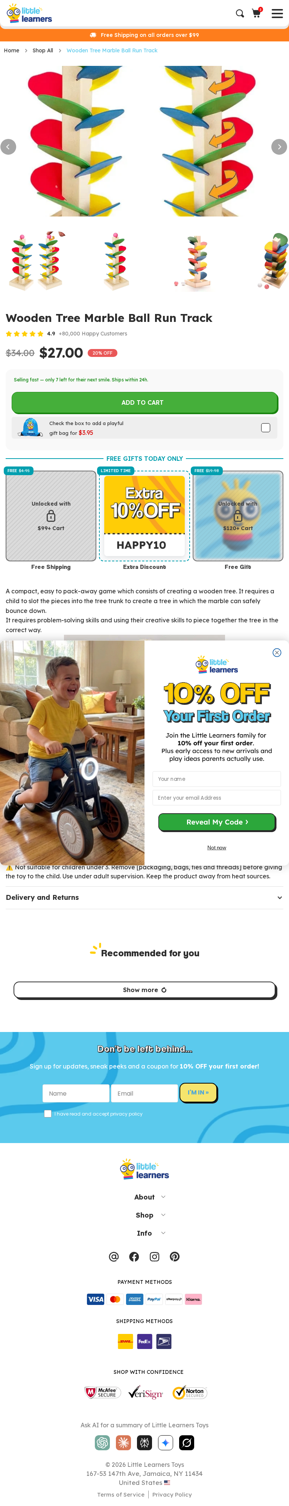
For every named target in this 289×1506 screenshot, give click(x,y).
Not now (216, 848)
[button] (216, 823)
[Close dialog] (277, 653)
